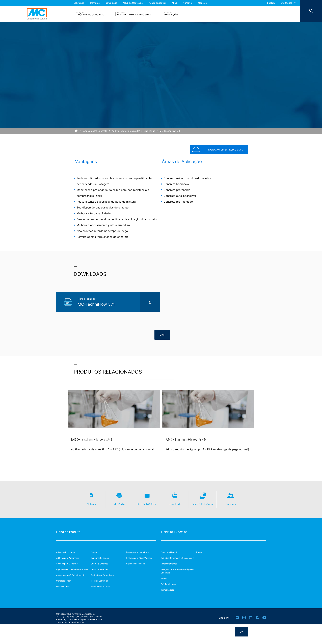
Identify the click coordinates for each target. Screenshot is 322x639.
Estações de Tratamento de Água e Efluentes (177, 571)
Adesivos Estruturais (65, 552)
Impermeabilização (100, 558)
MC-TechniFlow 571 (169, 131)
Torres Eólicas (167, 590)
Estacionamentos (169, 563)
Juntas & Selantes (99, 563)
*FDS (174, 3)
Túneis (199, 552)
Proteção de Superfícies (102, 575)
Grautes (94, 552)
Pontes (164, 578)
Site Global (286, 3)
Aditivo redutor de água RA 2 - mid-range (133, 131)
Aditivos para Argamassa (67, 558)
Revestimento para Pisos (137, 552)
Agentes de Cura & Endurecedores (72, 569)
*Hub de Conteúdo (133, 3)
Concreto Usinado (169, 552)
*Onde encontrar (157, 3)
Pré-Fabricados (168, 584)
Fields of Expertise (174, 532)
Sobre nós (79, 3)
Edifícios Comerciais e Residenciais (177, 558)
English (271, 3)
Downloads (111, 3)
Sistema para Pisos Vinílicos (139, 558)
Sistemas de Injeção (135, 563)
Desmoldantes (63, 586)
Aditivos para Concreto (95, 131)
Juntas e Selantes (99, 569)
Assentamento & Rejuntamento (70, 575)
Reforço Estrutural (99, 581)
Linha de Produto (68, 532)
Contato (202, 3)
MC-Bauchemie (36, 13)
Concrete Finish (63, 581)
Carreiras (95, 3)
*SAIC (186, 3)
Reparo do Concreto (100, 586)
